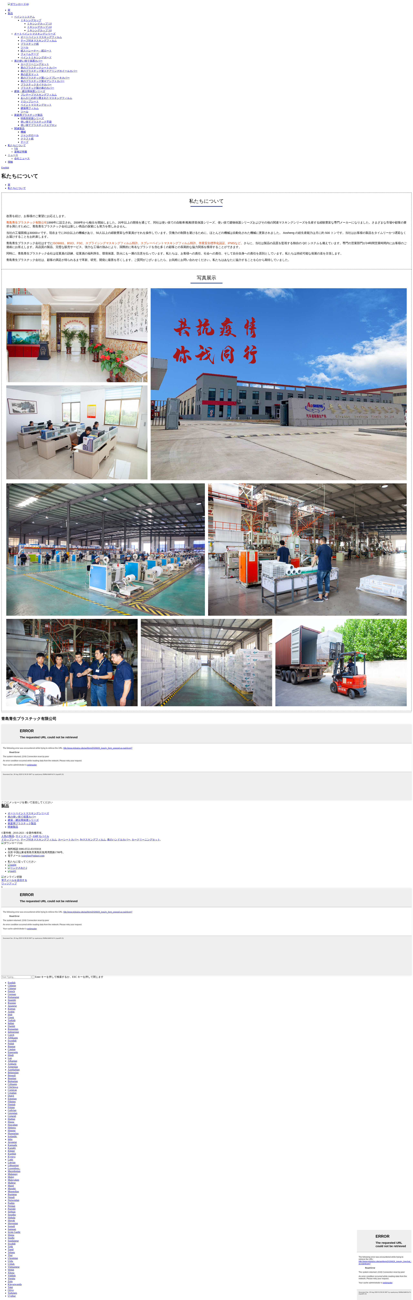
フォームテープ (30, 54)
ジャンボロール (30, 135)
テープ (24, 142)
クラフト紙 (27, 138)
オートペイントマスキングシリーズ (34, 33)
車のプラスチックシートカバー (39, 67)
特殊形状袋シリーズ (32, 118)
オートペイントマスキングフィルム (41, 37)
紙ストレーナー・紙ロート (36, 50)
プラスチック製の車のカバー (37, 88)
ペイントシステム (24, 16)
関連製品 (19, 128)
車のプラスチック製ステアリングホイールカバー (49, 71)
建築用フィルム (30, 108)
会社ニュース (22, 158)
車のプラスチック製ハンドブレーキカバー (45, 77)
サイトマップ (23, 836)
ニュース (13, 155)
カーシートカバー (68, 839)
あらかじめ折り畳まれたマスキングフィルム (46, 98)
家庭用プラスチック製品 (28, 115)
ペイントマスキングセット (36, 104)
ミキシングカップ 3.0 (39, 30)
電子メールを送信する (14, 880)
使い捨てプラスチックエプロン (39, 125)
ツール (24, 47)
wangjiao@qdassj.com (32, 855)
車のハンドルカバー (118, 839)
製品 (10, 13)
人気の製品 (7, 836)
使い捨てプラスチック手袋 (36, 121)
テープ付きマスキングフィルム (39, 40)
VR (16, 148)
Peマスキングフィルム (93, 839)
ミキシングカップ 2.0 (39, 27)
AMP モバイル (41, 836)
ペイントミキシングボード (36, 57)
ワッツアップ (9, 883)
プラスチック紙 (30, 44)
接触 (10, 161)
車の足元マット (30, 74)
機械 (23, 132)
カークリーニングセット (35, 64)
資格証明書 (20, 151)
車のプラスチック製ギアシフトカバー (43, 81)
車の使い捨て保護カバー (28, 60)
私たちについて (17, 145)
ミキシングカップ (31, 20)
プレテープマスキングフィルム (39, 94)
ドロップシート (30, 101)
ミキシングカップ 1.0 (39, 23)
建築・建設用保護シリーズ (29, 91)
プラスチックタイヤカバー (36, 84)
